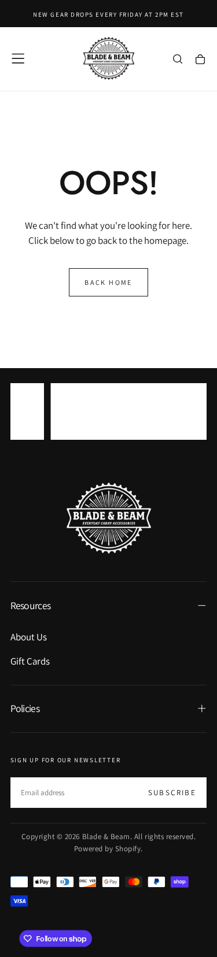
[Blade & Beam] (109, 518)
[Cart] (200, 60)
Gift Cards (30, 661)
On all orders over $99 (108, 419)
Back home (108, 282)
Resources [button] (30, 605)
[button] (17, 58)
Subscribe (172, 793)
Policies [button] (24, 708)
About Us (28, 636)
